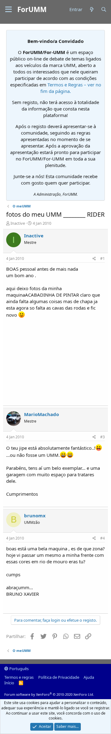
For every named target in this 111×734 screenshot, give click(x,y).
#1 (102, 258)
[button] (8, 9)
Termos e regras (19, 677)
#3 (102, 437)
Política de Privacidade (58, 677)
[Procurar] (104, 9)
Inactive (17, 223)
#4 (102, 538)
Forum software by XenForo (49, 694)
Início (9, 683)
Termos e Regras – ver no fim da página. (70, 87)
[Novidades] (91, 9)
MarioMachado (41, 414)
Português (18, 668)
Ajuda (89, 677)
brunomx (35, 515)
